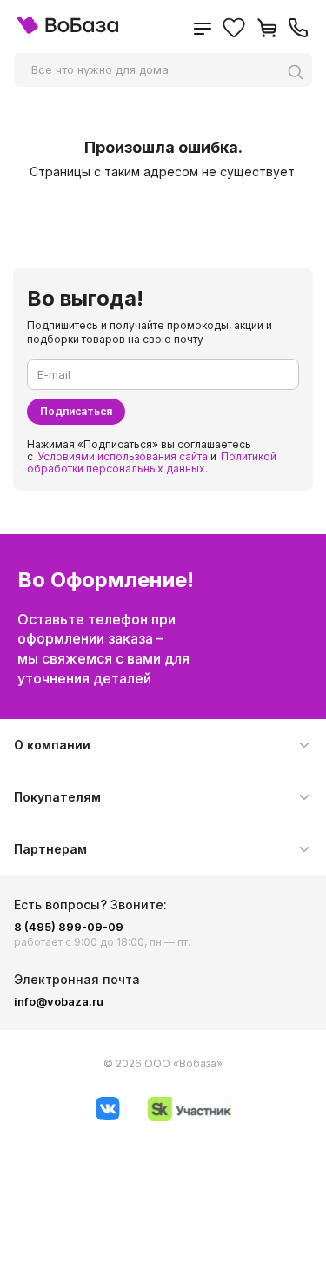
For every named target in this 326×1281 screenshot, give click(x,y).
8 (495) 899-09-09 (68, 927)
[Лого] (67, 30)
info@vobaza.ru (58, 1001)
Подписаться (76, 411)
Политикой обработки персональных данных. (151, 462)
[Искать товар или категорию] (300, 71)
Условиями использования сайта (122, 456)
